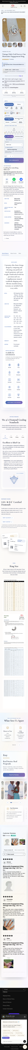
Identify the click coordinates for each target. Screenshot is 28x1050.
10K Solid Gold (11, 108)
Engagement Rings (6, 1030)
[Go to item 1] (7, 841)
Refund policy (24, 1044)
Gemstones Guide (19, 136)
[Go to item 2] (14, 841)
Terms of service (14, 1046)
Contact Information (8, 1008)
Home (2, 10)
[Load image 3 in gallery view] (15, 45)
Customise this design (14, 402)
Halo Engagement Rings (10, 10)
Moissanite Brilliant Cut (9, 119)
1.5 (6, 131)
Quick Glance (5, 253)
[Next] (19, 745)
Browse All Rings (21, 1035)
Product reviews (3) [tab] (8, 850)
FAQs (20, 253)
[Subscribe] (23, 989)
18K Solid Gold (21, 108)
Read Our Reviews (14, 774)
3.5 (11, 131)
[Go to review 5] (16, 802)
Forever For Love (8, 1044)
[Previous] (8, 745)
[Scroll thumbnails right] (23, 842)
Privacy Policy (6, 1005)
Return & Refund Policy (8, 999)
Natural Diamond (20, 122)
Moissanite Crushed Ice (19, 119)
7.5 (21, 131)
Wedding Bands (16, 1030)
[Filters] (4, 854)
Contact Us (6, 1037)
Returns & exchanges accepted (12, 81)
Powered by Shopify (16, 1044)
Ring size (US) (9, 139)
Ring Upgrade (12, 1035)
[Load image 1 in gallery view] (4, 45)
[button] (2, 6)
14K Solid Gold (16, 108)
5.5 (16, 131)
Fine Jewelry (5, 1035)
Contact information (15, 1048)
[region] (14, 733)
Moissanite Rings (19, 1032)
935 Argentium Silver (9, 104)
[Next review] (20, 802)
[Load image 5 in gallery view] (25, 45)
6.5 (19, 131)
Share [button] (7, 238)
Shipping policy (22, 1046)
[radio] (6, 113)
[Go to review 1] (10, 802)
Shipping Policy (6, 995)
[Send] (24, 1041)
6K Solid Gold (6, 108)
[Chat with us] (25, 1047)
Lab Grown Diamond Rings (8, 1032)
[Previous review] (7, 802)
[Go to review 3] (13, 802)
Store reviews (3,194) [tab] (19, 850)
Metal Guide (14, 253)
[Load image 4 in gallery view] (20, 45)
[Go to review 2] (11, 802)
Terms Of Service (7, 1002)
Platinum (19, 104)
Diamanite (7, 122)
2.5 (8, 131)
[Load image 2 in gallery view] (9, 45)
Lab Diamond (13, 122)
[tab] (5, 437)
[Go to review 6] (17, 802)
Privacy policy (7, 1046)
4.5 (14, 131)
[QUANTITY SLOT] (5, 156)
